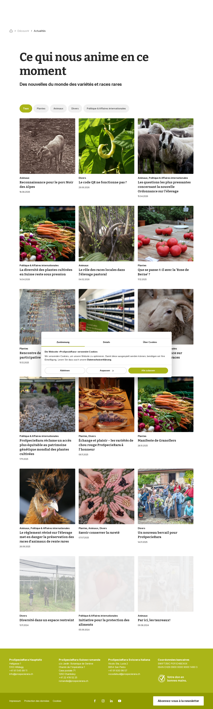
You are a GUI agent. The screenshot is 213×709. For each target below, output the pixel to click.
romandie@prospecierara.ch (73, 680)
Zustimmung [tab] (63, 342)
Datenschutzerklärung (99, 359)
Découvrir (23, 30)
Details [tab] (106, 342)
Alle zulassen (148, 370)
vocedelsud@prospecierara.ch (124, 674)
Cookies (57, 700)
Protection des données (36, 700)
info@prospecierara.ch (21, 674)
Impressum (15, 700)
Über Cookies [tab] (150, 342)
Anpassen (105, 370)
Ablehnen (65, 370)
